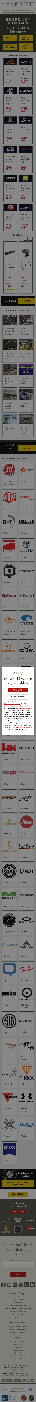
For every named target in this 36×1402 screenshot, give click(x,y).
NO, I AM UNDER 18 (18, 697)
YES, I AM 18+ (18, 690)
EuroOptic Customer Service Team (21, 727)
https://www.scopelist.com (12, 704)
